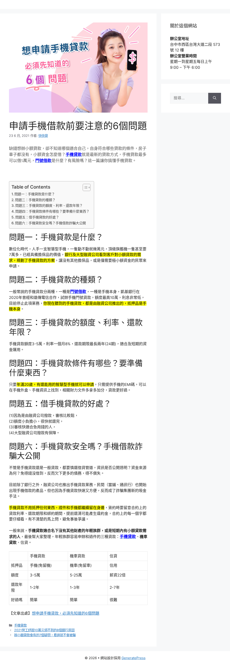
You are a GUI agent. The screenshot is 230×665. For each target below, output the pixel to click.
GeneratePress (134, 658)
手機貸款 (20, 625)
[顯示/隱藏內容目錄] (84, 187)
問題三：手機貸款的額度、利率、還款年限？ (49, 205)
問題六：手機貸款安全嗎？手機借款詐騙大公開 (50, 223)
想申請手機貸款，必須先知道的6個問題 (65, 613)
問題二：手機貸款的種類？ (35, 200)
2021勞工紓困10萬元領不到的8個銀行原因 (44, 630)
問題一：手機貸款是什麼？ (34, 194)
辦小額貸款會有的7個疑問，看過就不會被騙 (45, 635)
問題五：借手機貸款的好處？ (37, 217)
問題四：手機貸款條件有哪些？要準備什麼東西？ (52, 211)
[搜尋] (214, 98)
